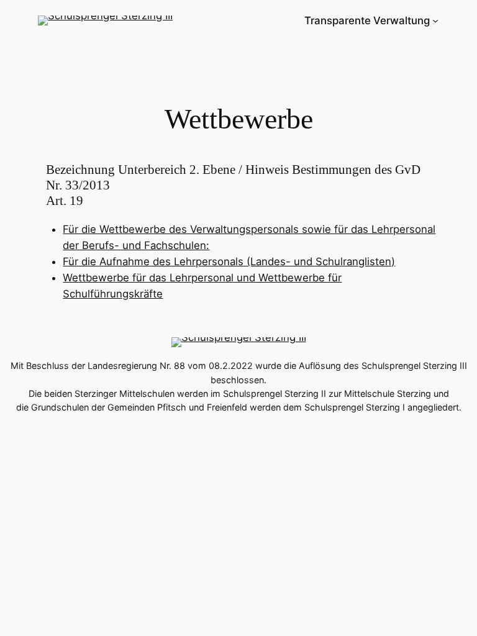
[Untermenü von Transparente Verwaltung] (435, 20)
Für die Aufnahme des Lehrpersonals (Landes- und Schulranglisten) (229, 261)
